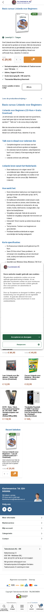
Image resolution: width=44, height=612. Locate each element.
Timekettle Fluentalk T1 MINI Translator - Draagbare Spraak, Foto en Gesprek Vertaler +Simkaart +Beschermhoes (33, 411)
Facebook (4, 509)
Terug (3, 2)
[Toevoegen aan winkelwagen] (14, 474)
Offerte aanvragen (30, 88)
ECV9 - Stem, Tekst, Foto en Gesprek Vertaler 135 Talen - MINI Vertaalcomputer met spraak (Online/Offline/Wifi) (11, 411)
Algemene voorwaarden (18, 580)
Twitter (9, 509)
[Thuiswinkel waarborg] (22, 596)
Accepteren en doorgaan (21, 337)
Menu (22, 609)
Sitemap (32, 580)
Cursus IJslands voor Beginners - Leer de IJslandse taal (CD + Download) (10, 454)
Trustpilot (34, 603)
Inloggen (12, 609)
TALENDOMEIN (34, 592)
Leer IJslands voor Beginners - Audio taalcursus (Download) (10, 377)
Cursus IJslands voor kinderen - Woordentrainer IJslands (33, 377)
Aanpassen (21, 344)
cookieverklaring (9, 301)
